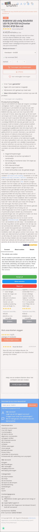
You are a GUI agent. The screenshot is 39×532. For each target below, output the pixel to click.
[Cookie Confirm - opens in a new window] (30, 245)
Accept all (19, 277)
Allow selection (20, 281)
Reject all (20, 286)
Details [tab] (32, 249)
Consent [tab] (7, 249)
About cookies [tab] (19, 249)
